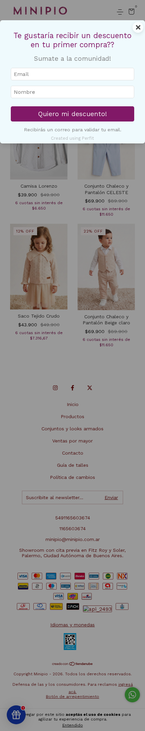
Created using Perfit (72, 138)
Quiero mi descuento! (72, 114)
